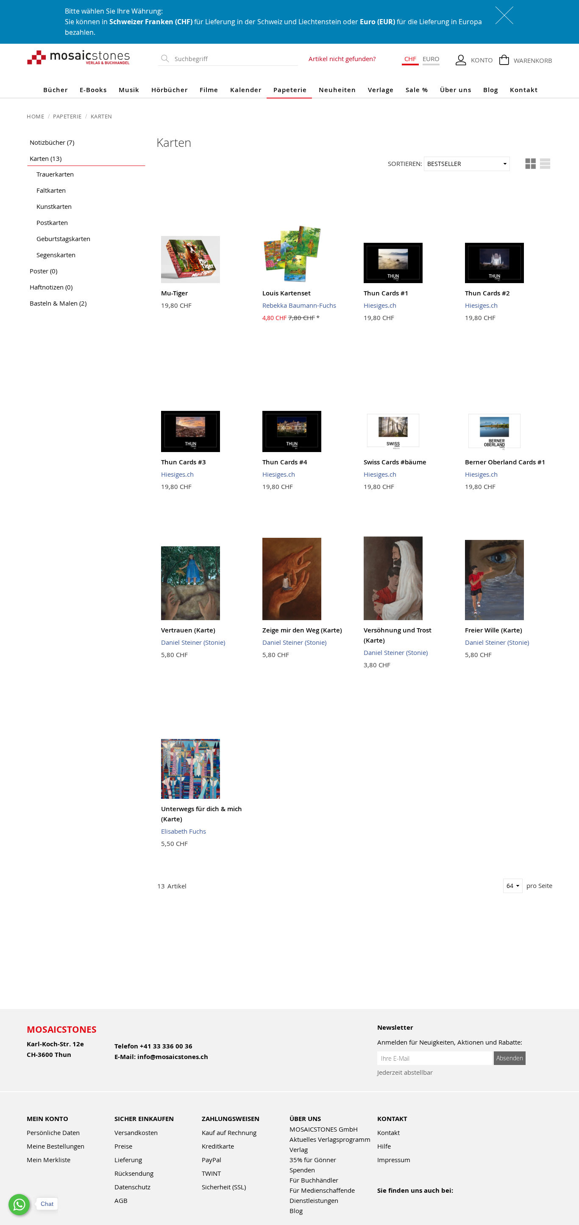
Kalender (246, 89)
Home (36, 116)
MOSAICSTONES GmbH (324, 1129)
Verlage (381, 89)
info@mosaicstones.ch (172, 1056)
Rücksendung (133, 1173)
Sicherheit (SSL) (224, 1187)
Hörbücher (169, 89)
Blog (490, 89)
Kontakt (524, 89)
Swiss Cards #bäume (395, 462)
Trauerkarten (55, 174)
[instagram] (419, 1202)
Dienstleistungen (314, 1200)
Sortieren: (405, 163)
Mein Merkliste (48, 1159)
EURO (431, 58)
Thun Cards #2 (487, 293)
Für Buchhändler (314, 1180)
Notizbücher (52, 142)
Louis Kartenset (286, 293)
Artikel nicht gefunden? (342, 58)
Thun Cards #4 (284, 462)
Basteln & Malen (58, 303)
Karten (45, 158)
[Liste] (545, 164)
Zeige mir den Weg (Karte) (302, 630)
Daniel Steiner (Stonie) (193, 642)
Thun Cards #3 (183, 462)
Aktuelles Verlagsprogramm (330, 1139)
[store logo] (79, 57)
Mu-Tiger (174, 293)
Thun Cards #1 (386, 293)
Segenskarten (55, 254)
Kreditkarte (218, 1146)
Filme (209, 89)
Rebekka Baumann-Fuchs (299, 305)
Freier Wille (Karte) (493, 630)
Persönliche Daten (53, 1132)
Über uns (455, 89)
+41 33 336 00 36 (166, 1046)
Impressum (393, 1159)
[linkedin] (455, 1202)
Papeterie (290, 89)
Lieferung (128, 1159)
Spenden (302, 1170)
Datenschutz (132, 1187)
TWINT (211, 1173)
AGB (121, 1200)
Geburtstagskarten (63, 238)
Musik (129, 89)
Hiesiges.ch (380, 305)
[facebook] (382, 1202)
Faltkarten (51, 190)
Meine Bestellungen (55, 1146)
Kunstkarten (54, 206)
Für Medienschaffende (322, 1190)
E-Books (93, 89)
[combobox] (234, 59)
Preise (123, 1146)
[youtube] (400, 1202)
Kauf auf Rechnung (229, 1132)
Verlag (299, 1149)
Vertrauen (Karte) (188, 630)
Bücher (55, 89)
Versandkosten (136, 1132)
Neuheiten (337, 89)
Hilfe (384, 1146)
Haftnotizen (51, 287)
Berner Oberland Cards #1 (505, 462)
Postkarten (52, 222)
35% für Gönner (313, 1159)
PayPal (211, 1159)
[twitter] (437, 1202)
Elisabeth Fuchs (183, 831)
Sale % (417, 89)
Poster (43, 271)
